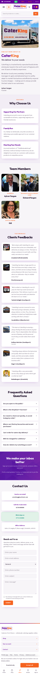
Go (36, 14)
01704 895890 (20, 508)
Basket (28, 672)
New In (30, 2)
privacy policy (5, 661)
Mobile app (4, 655)
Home (4, 672)
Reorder (37, 2)
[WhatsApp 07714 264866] (16, 2)
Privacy (22, 655)
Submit (8, 603)
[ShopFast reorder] (9, 7)
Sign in (36, 672)
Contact (20, 649)
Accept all (29, 665)
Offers (23, 2)
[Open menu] (3, 7)
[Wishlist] (29, 7)
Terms (16, 655)
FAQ (11, 655)
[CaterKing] (20, 7)
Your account (20, 644)
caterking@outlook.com (20, 497)
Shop (20, 638)
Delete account (30, 655)
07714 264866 (20, 518)
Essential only (10, 665)
